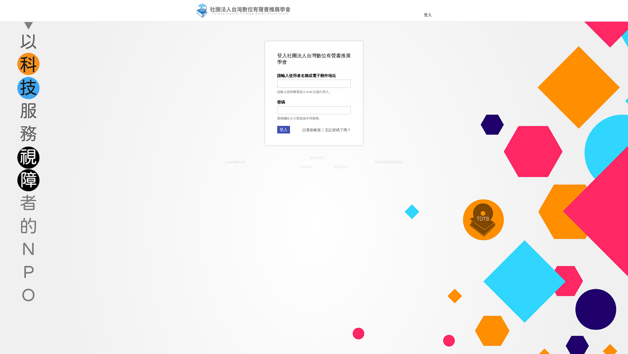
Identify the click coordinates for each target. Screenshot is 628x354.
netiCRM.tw (235, 162)
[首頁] (243, 11)
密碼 (281, 102)
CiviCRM (306, 167)
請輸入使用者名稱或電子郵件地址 (306, 75)
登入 (428, 14)
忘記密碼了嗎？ (338, 129)
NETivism (340, 167)
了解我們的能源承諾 (388, 162)
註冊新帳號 (311, 129)
